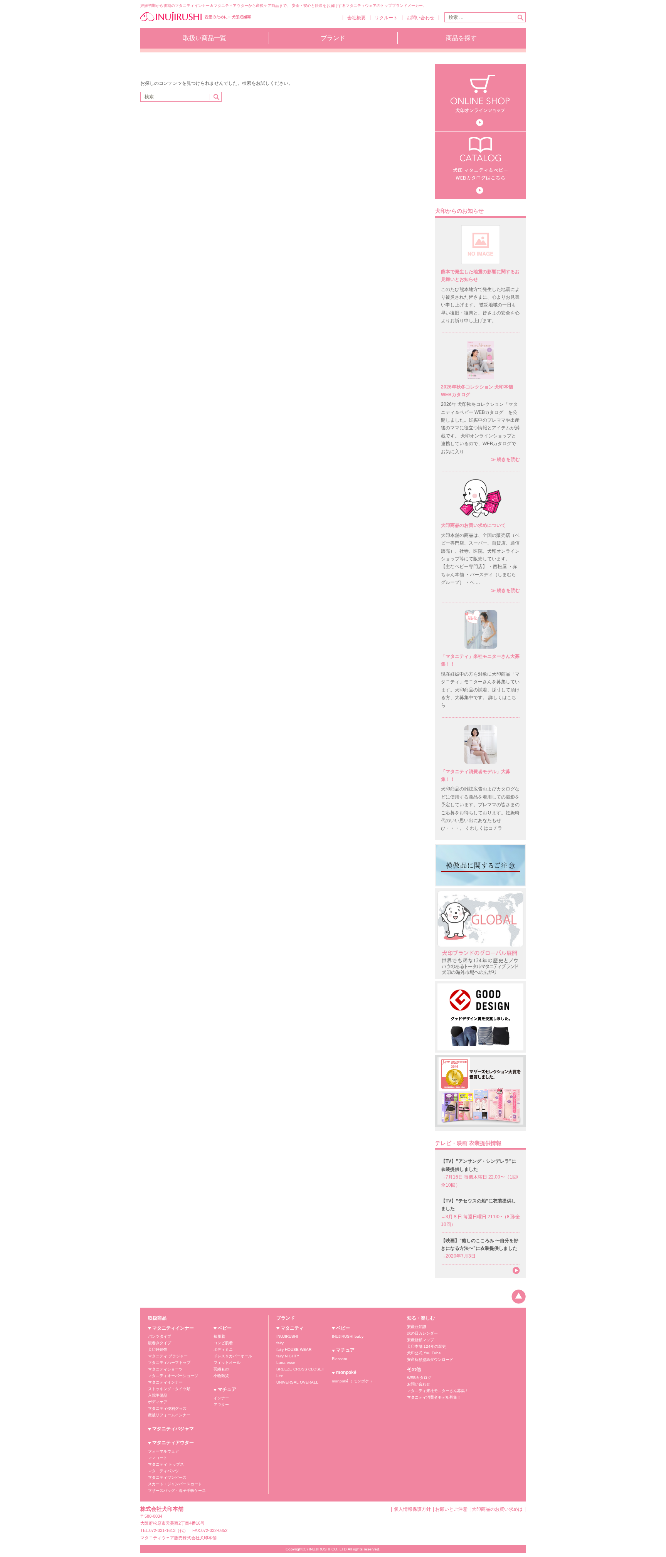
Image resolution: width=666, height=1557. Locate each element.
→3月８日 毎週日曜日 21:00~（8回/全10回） (480, 1212)
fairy (280, 1343)
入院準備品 (157, 1395)
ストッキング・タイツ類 (169, 1389)
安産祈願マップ (420, 1340)
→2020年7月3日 (479, 1248)
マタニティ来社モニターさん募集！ (438, 1391)
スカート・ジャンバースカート (175, 1484)
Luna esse (285, 1362)
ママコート (157, 1458)
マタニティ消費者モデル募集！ (434, 1397)
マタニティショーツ (165, 1369)
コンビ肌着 (223, 1343)
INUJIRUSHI (287, 1336)
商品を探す (461, 38)
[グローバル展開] (480, 933)
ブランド (333, 38)
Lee (279, 1376)
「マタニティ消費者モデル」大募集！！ (475, 775)
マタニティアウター (173, 1442)
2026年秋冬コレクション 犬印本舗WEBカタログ (477, 390)
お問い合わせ (420, 17)
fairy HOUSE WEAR (293, 1349)
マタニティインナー (173, 1328)
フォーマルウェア (163, 1451)
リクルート (386, 17)
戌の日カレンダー (422, 1333)
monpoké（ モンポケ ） (353, 1381)
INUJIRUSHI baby (347, 1336)
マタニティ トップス (166, 1464)
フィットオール (227, 1362)
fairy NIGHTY (287, 1356)
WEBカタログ (419, 1377)
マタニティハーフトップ (169, 1362)
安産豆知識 (416, 1327)
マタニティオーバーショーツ (173, 1376)
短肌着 (219, 1336)
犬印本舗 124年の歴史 (426, 1346)
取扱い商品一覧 (204, 38)
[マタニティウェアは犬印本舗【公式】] (195, 20)
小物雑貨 (221, 1376)
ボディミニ (223, 1349)
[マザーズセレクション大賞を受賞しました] (480, 1092)
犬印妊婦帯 (157, 1349)
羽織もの (221, 1369)
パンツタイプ (159, 1336)
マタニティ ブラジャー (168, 1356)
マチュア (227, 1389)
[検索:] (479, 17)
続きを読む (505, 459)
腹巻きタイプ (159, 1343)
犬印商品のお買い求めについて (473, 525)
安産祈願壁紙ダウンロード (430, 1359)
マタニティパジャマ (173, 1428)
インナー (221, 1398)
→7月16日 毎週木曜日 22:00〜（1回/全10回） (479, 1173)
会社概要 (356, 17)
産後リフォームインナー (169, 1415)
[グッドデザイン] (480, 1016)
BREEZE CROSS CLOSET (300, 1369)
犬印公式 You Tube (424, 1353)
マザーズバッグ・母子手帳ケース (177, 1490)
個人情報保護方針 (412, 1509)
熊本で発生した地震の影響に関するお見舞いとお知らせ (480, 275)
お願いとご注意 (451, 1509)
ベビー (225, 1328)
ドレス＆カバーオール (233, 1356)
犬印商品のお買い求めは (497, 1509)
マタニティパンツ (163, 1471)
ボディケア (157, 1402)
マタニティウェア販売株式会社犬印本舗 (178, 1537)
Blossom (339, 1359)
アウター (221, 1404)
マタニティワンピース (167, 1477)
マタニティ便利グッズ (167, 1408)
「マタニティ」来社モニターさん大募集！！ (480, 660)
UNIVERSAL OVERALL (297, 1382)
